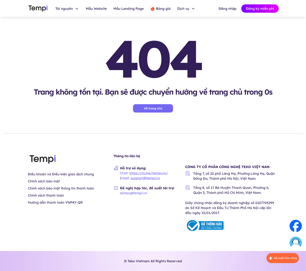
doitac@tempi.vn (133, 193)
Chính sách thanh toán (46, 195)
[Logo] (38, 8)
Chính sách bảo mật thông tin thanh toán (61, 188)
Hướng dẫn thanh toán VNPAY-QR (55, 202)
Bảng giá (163, 8)
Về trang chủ (153, 108)
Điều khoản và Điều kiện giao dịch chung (61, 174)
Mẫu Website (96, 8)
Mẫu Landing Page (128, 8)
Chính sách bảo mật (44, 181)
